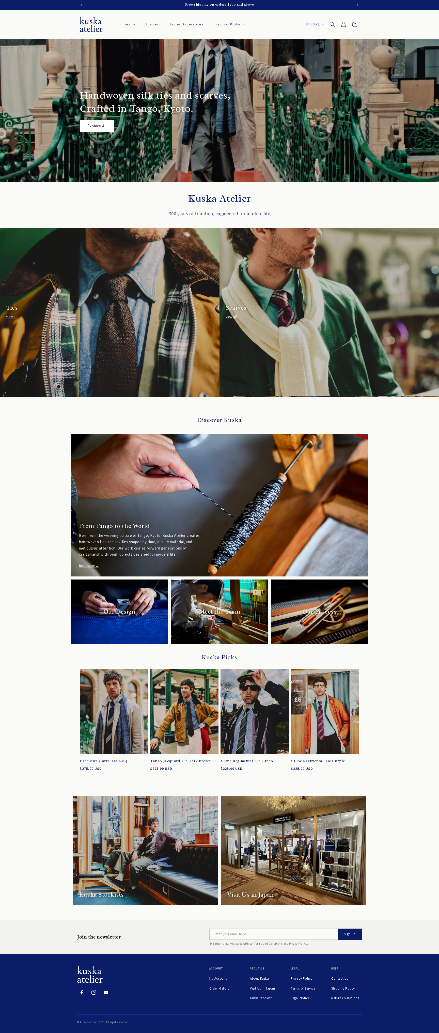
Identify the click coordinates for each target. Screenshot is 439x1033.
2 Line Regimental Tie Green (247, 761)
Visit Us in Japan (262, 988)
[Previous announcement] (81, 5)
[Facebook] (81, 992)
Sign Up (350, 934)
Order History (219, 988)
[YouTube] (106, 992)
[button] (128, 24)
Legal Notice (300, 998)
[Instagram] (93, 992)
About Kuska (259, 978)
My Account (218, 978)
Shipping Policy (343, 988)
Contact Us (339, 978)
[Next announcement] (357, 5)
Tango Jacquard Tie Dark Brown (180, 761)
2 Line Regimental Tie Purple (318, 761)
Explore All (97, 126)
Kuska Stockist (261, 998)
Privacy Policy (301, 978)
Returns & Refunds (345, 998)
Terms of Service (303, 988)
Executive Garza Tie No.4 (103, 761)
